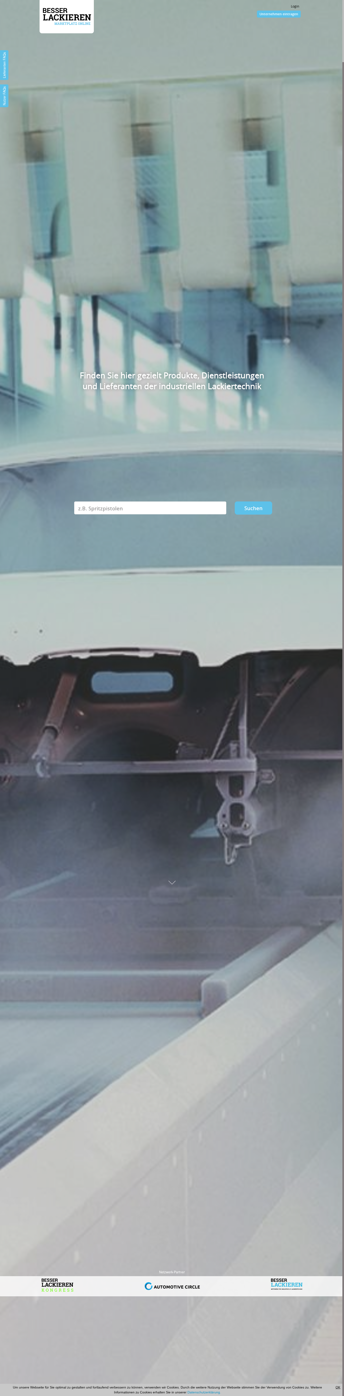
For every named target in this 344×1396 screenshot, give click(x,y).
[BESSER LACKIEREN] (172, 1282)
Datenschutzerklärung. (204, 1392)
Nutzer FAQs (4, 95)
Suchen (253, 508)
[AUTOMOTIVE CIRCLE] (57, 1283)
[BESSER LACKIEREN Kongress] (287, 1283)
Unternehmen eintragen (279, 14)
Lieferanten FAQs (4, 65)
